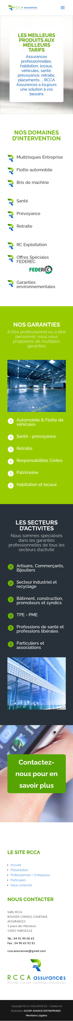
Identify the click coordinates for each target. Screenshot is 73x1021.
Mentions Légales (36, 1015)
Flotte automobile (34, 169)
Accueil (16, 865)
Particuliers (18, 880)
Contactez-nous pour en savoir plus (36, 773)
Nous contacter (21, 885)
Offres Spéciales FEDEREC (33, 259)
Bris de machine (33, 182)
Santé (22, 200)
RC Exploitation (32, 244)
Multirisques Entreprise (40, 157)
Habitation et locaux (37, 484)
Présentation (19, 870)
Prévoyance (28, 213)
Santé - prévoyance (36, 436)
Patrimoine (27, 472)
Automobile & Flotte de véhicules (40, 422)
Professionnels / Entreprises (30, 875)
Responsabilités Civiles (39, 460)
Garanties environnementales (36, 284)
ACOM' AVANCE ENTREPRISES (42, 1010)
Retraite (24, 226)
